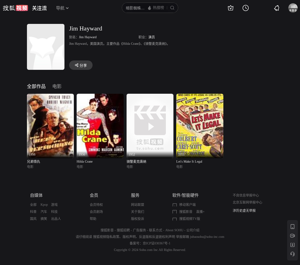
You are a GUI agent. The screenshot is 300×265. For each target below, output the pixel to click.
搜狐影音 (185, 211)
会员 (94, 195)
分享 (83, 65)
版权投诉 (137, 218)
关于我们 (137, 211)
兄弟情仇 (33, 161)
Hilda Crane (85, 161)
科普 (33, 211)
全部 (33, 204)
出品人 (56, 218)
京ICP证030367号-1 (156, 243)
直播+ (200, 211)
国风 (33, 218)
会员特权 (96, 204)
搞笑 (44, 218)
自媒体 (36, 195)
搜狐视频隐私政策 (106, 237)
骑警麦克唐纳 (136, 161)
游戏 (54, 204)
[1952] (150, 96)
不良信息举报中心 (246, 195)
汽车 (44, 211)
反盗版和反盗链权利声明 (157, 237)
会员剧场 (96, 211)
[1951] (199, 96)
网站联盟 (137, 204)
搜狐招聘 (123, 230)
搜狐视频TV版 (189, 218)
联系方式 (155, 230)
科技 (54, 211)
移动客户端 (187, 204)
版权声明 (129, 237)
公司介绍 (192, 230)
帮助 (93, 218)
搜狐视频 (15, 8)
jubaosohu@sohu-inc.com (207, 237)
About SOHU (174, 230)
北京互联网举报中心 (247, 202)
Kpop (44, 204)
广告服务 (139, 230)
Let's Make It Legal (189, 161)
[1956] (50, 96)
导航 (60, 8)
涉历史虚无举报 (244, 210)
